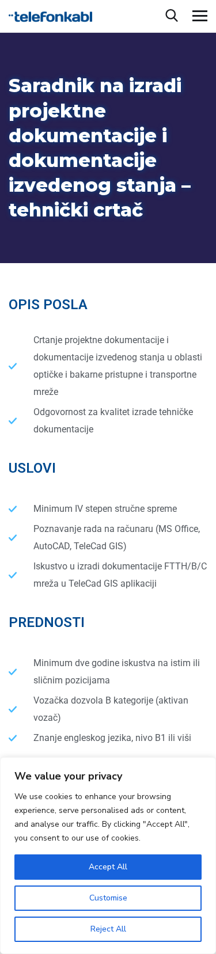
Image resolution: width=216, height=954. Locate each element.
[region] (108, 855)
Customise (108, 897)
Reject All (108, 928)
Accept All (108, 866)
